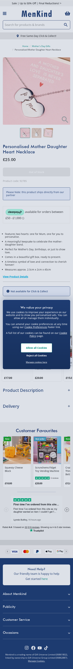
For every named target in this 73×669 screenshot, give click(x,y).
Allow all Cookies (36, 347)
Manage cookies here (36, 362)
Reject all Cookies (36, 355)
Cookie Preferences (35, 327)
